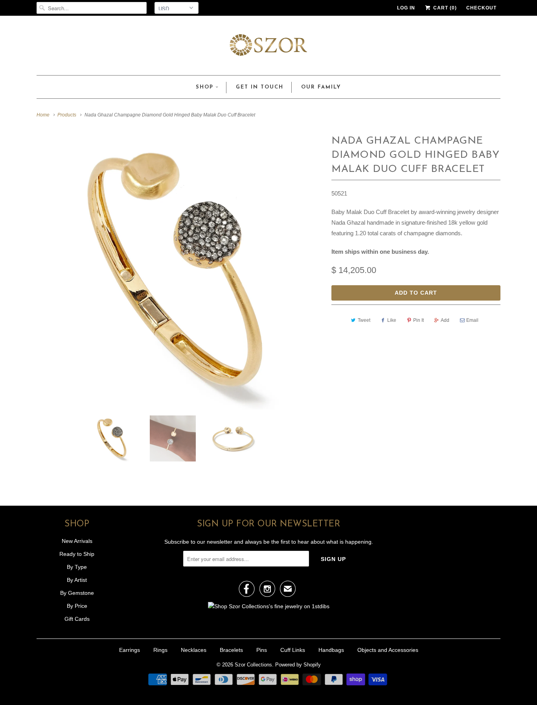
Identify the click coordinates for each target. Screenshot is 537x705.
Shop (204, 87)
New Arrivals (77, 541)
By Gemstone (77, 593)
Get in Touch (259, 87)
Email (472, 320)
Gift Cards (77, 619)
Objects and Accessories (387, 650)
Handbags (331, 650)
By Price (77, 606)
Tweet (364, 320)
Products (66, 115)
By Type (77, 567)
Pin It (418, 320)
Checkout (481, 8)
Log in (406, 8)
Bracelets (231, 650)
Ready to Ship (76, 554)
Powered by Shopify (298, 665)
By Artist (77, 580)
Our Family (321, 87)
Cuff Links (292, 650)
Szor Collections (253, 665)
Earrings (129, 650)
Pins (261, 650)
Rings (160, 650)
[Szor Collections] (268, 47)
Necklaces (193, 650)
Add (445, 320)
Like (391, 320)
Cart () (444, 8)
